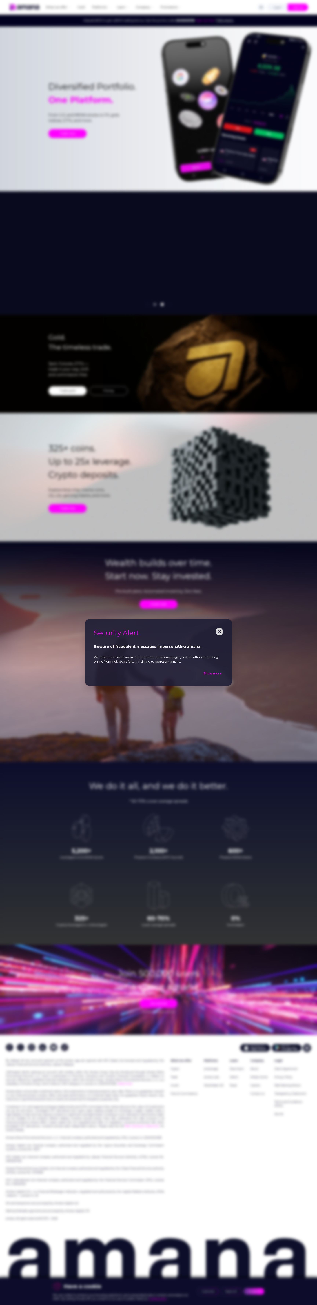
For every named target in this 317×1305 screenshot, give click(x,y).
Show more (212, 673)
